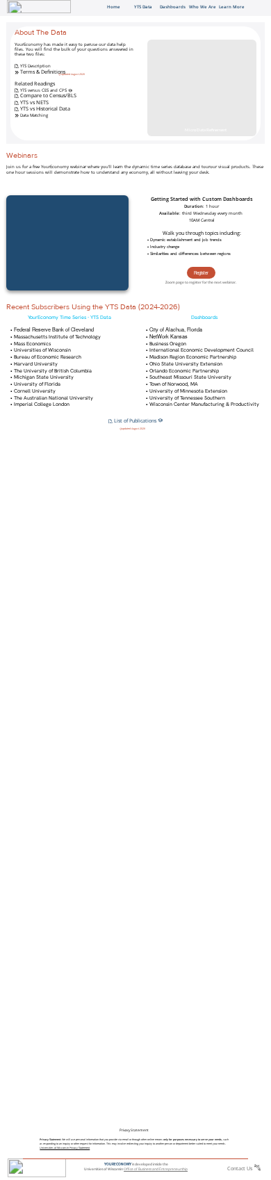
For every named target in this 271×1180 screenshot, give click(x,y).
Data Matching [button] (33, 115)
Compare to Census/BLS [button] (48, 95)
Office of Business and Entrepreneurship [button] (156, 1169)
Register (201, 273)
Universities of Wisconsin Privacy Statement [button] (65, 1147)
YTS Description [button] (35, 66)
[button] (17, 65)
